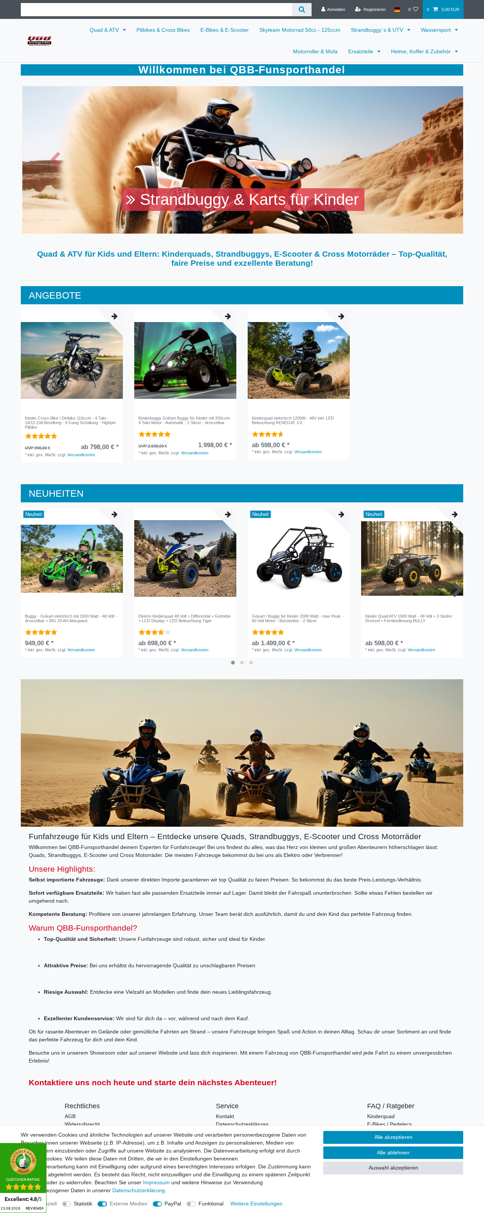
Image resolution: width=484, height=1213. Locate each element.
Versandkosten (81, 454)
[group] (72, 361)
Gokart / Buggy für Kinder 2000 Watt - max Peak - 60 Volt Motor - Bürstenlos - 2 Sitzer (297, 618)
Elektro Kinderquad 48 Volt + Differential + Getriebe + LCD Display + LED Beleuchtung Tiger (184, 618)
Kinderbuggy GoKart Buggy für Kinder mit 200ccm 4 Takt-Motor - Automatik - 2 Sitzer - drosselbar (184, 420)
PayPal (172, 1204)
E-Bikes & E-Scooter (224, 30)
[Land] (397, 9)
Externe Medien (128, 1204)
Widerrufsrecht (82, 1124)
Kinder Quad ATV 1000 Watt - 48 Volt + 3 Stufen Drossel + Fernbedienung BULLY (408, 618)
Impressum (156, 1182)
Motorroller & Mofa (315, 51)
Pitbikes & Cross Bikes (163, 30)
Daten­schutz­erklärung (138, 1190)
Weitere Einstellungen (256, 1204)
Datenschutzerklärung (242, 1124)
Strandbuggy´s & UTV (378, 30)
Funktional (211, 1204)
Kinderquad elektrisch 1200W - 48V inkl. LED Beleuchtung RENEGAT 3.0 (293, 420)
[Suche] (301, 9)
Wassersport (436, 30)
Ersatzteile (361, 51)
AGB (70, 1116)
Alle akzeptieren (393, 1137)
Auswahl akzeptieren (393, 1168)
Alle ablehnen (393, 1152)
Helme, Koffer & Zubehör (421, 51)
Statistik (83, 1204)
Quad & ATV (105, 30)
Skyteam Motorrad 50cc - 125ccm (299, 30)
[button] (55, 160)
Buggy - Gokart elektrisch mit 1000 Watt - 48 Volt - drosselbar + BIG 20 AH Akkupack (71, 618)
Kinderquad (381, 1116)
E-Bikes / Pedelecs (389, 1124)
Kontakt (225, 1116)
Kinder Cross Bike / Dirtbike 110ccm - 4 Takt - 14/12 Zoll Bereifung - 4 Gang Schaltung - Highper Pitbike (70, 423)
